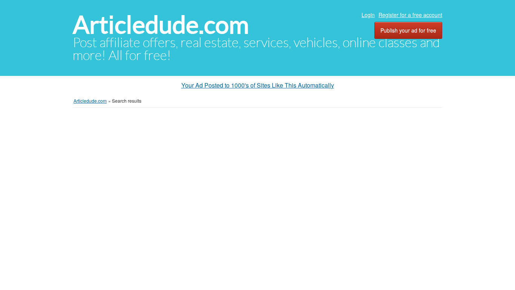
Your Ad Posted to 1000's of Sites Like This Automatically (257, 85)
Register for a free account (410, 15)
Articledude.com (161, 25)
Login (368, 15)
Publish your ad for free (408, 30)
